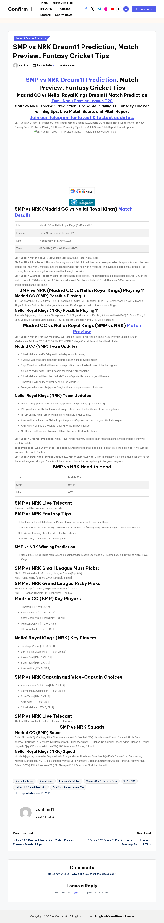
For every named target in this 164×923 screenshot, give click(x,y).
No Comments (67, 65)
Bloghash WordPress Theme (114, 916)
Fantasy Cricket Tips (69, 781)
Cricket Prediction (24, 781)
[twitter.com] (92, 9)
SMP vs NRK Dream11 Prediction (71, 79)
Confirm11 (20, 9)
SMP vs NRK (129, 781)
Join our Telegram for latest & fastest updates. (82, 117)
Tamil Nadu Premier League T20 (82, 100)
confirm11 (45, 809)
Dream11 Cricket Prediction (31, 38)
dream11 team (46, 781)
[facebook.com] (86, 9)
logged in (77, 892)
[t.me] (99, 9)
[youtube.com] (112, 9)
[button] (144, 9)
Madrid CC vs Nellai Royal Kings (101, 781)
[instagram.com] (106, 9)
